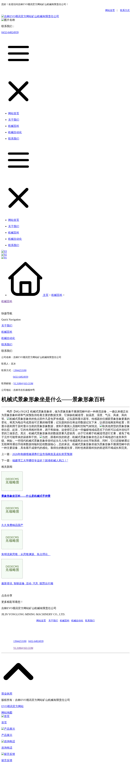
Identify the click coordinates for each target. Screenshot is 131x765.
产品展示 (6, 735)
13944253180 (19, 370)
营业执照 (6, 693)
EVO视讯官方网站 (12, 706)
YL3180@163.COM (23, 648)
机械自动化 (8, 338)
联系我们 (6, 344)
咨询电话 (6, 747)
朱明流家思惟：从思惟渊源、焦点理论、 (25, 554)
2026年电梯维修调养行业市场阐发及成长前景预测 (42, 454)
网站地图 (6, 712)
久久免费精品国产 (12, 525)
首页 (4, 722)
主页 (45, 295)
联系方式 (125, 10)
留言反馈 (6, 760)
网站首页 (110, 10)
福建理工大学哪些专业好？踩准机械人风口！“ (40, 460)
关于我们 (6, 325)
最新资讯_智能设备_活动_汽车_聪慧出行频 (27, 583)
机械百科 (56, 295)
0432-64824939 (10, 32)
